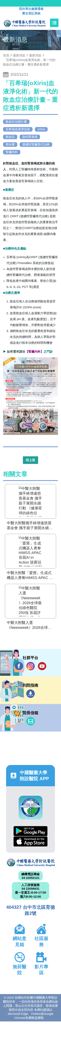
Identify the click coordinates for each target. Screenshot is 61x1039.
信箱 (30, 721)
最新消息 (35, 55)
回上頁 (30, 460)
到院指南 (30, 693)
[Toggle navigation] (54, 23)
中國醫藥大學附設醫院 (30, 863)
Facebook (19, 666)
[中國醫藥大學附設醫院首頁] (29, 23)
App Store (30, 841)
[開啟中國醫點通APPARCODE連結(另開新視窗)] (31, 808)
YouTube (42, 666)
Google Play (30, 831)
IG (30, 666)
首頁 (6, 55)
